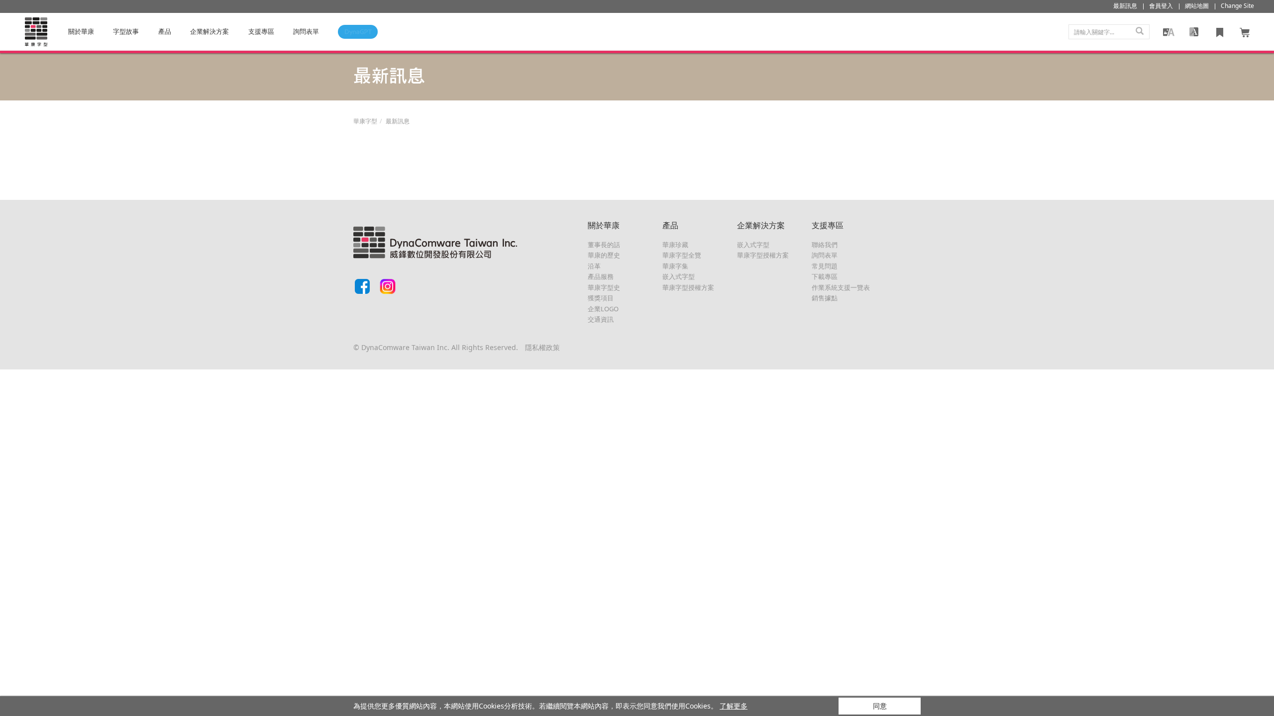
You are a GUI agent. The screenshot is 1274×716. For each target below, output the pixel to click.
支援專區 (261, 31)
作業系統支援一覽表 (841, 287)
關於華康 (81, 31)
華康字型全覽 (681, 255)
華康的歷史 (604, 255)
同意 (880, 706)
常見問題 (825, 266)
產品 (164, 31)
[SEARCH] (1139, 32)
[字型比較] (1194, 32)
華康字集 (675, 266)
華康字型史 (604, 287)
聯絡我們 (825, 244)
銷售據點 (825, 297)
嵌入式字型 (678, 276)
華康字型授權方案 (688, 287)
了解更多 (733, 706)
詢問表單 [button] (306, 31)
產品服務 (601, 276)
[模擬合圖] (1168, 32)
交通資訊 (601, 319)
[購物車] (1245, 32)
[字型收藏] (1220, 32)
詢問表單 (825, 255)
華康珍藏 (675, 244)
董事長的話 (604, 244)
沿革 (594, 266)
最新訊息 (398, 121)
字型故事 (126, 31)
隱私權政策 (542, 347)
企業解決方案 (209, 31)
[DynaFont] (36, 32)
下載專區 (825, 276)
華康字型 (365, 121)
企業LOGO (603, 308)
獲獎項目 (601, 297)
